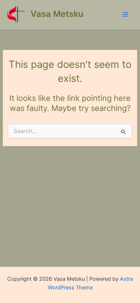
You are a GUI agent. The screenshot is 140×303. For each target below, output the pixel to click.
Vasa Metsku (57, 14)
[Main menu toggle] (125, 14)
